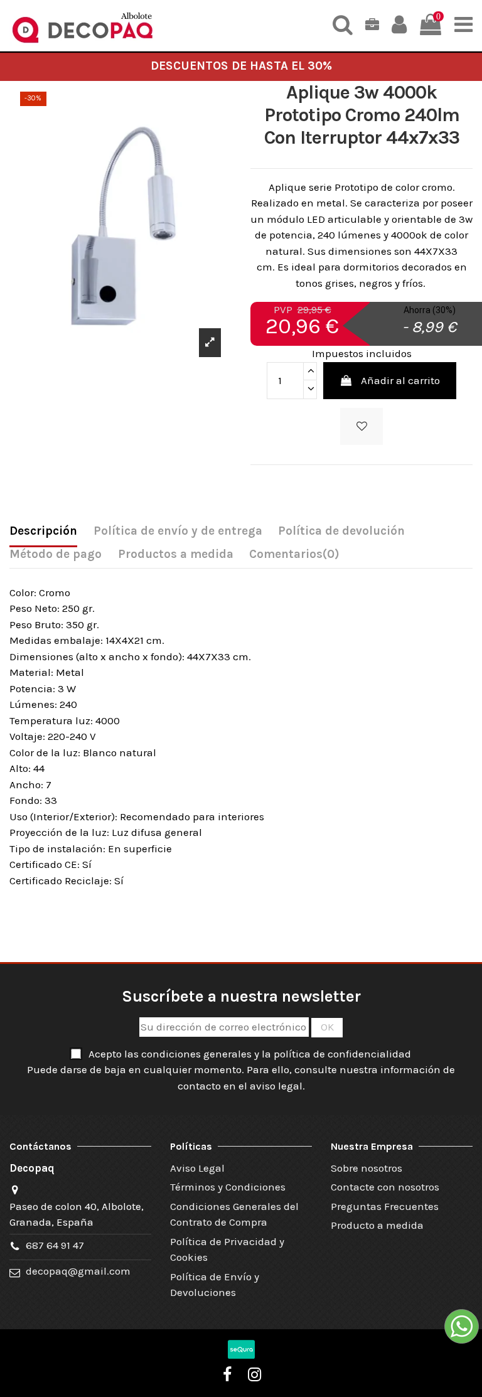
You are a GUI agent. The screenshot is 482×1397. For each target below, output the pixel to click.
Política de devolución (341, 531)
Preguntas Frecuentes (385, 1206)
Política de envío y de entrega (178, 531)
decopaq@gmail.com (78, 1271)
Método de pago (55, 554)
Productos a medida (175, 554)
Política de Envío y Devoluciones (214, 1284)
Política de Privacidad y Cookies (227, 1249)
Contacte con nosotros (385, 1186)
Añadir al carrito (400, 380)
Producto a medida (377, 1225)
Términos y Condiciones (228, 1186)
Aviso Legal (197, 1168)
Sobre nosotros (366, 1168)
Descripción (43, 531)
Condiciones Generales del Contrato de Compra (234, 1214)
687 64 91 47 (55, 1245)
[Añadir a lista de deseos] (361, 427)
